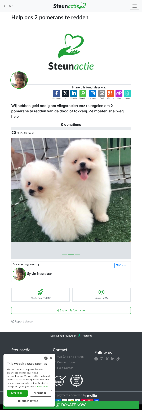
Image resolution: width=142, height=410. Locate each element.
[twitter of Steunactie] (107, 358)
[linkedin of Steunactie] (112, 358)
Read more (42, 386)
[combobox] (46, 358)
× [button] (50, 358)
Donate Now (73, 405)
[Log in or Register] (5, 6)
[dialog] (29, 380)
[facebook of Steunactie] (96, 358)
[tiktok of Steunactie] (118, 358)
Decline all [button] (41, 393)
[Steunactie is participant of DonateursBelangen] (60, 381)
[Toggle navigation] (134, 6)
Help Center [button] (64, 368)
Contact (123, 265)
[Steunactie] (69, 5)
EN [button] (9, 6)
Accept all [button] (17, 393)
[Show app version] (139, 407)
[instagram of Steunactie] (101, 358)
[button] (56, 95)
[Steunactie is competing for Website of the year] (76, 381)
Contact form (65, 362)
